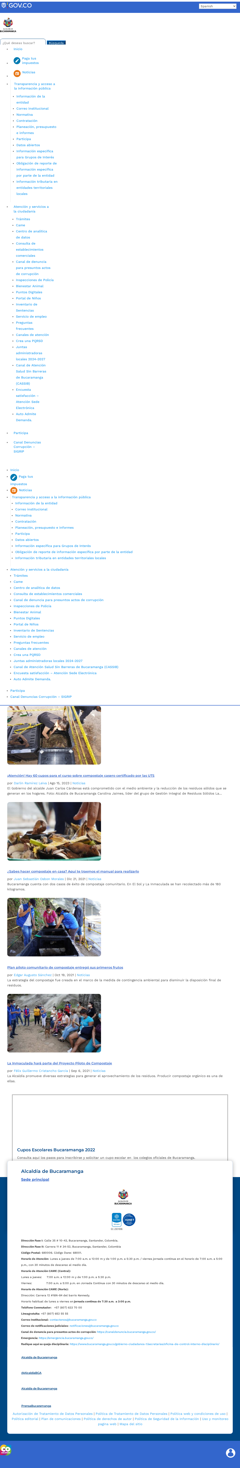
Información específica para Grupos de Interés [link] (53, 546)
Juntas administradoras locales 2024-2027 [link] (30, 353)
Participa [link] (23, 139)
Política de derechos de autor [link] (108, 1419)
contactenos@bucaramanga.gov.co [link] (73, 1319)
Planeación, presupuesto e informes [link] (44, 527)
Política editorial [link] (25, 1419)
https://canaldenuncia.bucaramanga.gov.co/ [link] (126, 1332)
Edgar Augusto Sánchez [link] (33, 975)
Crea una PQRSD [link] (29, 341)
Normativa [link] (24, 114)
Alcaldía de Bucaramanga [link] (39, 1357)
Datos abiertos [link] (28, 145)
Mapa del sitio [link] (131, 1424)
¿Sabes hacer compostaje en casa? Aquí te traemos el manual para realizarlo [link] (73, 871)
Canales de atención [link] (32, 335)
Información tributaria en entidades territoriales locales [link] (37, 188)
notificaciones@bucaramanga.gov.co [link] (94, 1325)
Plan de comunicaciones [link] (61, 1419)
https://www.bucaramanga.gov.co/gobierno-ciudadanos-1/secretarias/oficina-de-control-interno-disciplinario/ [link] (144, 1344)
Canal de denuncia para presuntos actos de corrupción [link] (33, 268)
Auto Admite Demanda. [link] (32, 679)
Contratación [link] (27, 121)
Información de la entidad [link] (36, 503)
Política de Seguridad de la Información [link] (167, 1419)
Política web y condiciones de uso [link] (197, 1414)
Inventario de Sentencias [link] (34, 630)
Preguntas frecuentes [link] (31, 642)
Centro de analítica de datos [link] (37, 588)
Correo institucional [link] (32, 108)
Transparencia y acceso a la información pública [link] (34, 86)
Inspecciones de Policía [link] (35, 280)
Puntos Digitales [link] (29, 292)
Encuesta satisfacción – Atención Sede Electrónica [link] (56, 673)
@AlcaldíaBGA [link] (31, 1373)
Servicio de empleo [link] (31, 316)
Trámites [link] (23, 219)
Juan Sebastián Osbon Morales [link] (39, 879)
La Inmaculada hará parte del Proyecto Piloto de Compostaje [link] (59, 1063)
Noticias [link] (78, 783)
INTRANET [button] (11, 15)
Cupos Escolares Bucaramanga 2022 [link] (56, 1149)
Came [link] (20, 225)
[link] (16, 8)
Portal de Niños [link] (28, 298)
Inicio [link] (18, 49)
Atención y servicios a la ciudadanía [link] (31, 209)
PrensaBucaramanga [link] (36, 1406)
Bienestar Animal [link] (29, 286)
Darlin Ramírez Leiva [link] (30, 783)
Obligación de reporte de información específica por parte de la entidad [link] (36, 169)
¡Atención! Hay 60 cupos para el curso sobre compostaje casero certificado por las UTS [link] (80, 775)
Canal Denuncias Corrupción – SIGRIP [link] (27, 446)
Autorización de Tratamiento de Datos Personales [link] (53, 1414)
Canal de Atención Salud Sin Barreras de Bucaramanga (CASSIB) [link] (66, 667)
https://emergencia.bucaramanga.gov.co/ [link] (66, 1338)
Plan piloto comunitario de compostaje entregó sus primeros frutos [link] (65, 967)
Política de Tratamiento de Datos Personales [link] (131, 1414)
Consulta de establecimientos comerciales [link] (29, 249)
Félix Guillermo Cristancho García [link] (41, 1071)
